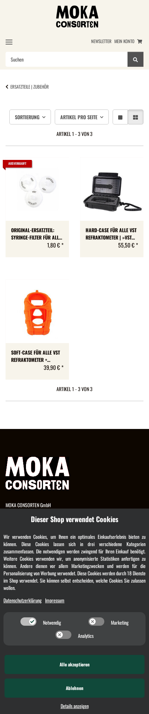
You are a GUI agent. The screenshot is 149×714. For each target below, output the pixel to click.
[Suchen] (135, 59)
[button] (120, 116)
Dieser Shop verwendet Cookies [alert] (74, 519)
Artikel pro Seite (78, 117)
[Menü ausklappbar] (9, 42)
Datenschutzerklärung (22, 600)
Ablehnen (75, 687)
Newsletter (101, 41)
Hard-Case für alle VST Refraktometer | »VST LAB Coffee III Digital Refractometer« (111, 233)
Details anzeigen (75, 705)
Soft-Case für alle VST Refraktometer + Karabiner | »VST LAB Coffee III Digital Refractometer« (35, 356)
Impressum (54, 600)
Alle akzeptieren (75, 664)
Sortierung (27, 117)
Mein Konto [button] (124, 41)
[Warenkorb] (139, 41)
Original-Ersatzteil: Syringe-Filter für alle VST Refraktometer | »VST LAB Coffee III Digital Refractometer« (36, 233)
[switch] (28, 621)
